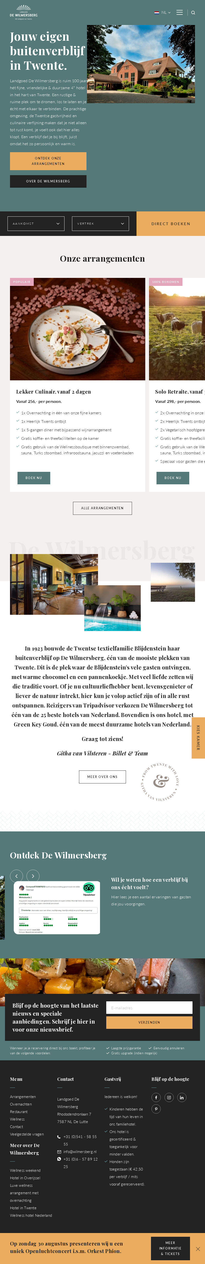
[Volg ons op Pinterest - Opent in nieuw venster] (156, 1109)
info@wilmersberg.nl (80, 1151)
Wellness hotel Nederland (31, 1215)
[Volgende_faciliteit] (33, 876)
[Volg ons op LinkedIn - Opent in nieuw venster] (181, 1097)
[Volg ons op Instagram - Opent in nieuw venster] (169, 1097)
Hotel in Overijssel (25, 1177)
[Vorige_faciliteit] (16, 876)
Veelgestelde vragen (27, 1134)
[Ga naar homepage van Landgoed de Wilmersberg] (24, 12)
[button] (198, 1248)
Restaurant (19, 1111)
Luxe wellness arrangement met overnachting (24, 1193)
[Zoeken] (193, 12)
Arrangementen (23, 1096)
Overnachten (21, 1104)
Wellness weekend (25, 1170)
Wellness (17, 1119)
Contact (16, 1126)
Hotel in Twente (23, 1207)
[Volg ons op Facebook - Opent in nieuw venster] (156, 1097)
